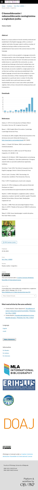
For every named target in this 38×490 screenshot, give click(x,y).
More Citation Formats (9, 296)
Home (3, 6)
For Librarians (6, 356)
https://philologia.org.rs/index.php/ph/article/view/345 (16, 292)
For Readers (6, 350)
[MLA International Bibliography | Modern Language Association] (19, 376)
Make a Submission (9, 339)
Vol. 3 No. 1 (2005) (19, 6)
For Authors (6, 353)
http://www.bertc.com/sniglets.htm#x (12, 140)
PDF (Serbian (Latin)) (10, 242)
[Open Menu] (2, 2)
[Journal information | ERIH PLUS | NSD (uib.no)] (19, 390)
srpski (4, 331)
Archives (9, 6)
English (5, 328)
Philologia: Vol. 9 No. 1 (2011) (25, 317)
